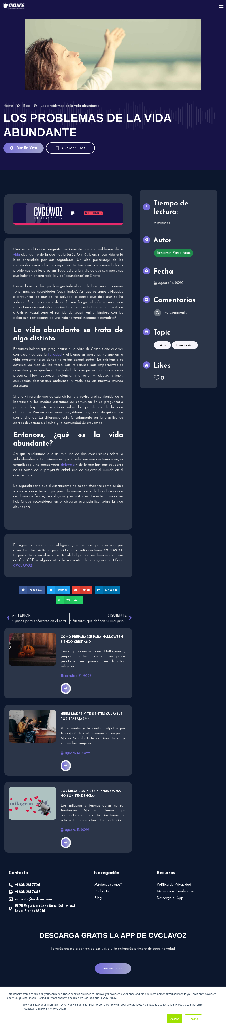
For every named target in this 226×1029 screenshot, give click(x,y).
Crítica (162, 345)
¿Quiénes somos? (108, 884)
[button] (32, 590)
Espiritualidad (184, 345)
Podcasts (101, 891)
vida (16, 254)
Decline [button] (193, 1019)
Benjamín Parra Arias (174, 253)
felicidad (55, 354)
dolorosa (68, 465)
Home (8, 106)
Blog (26, 106)
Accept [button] (174, 1019)
